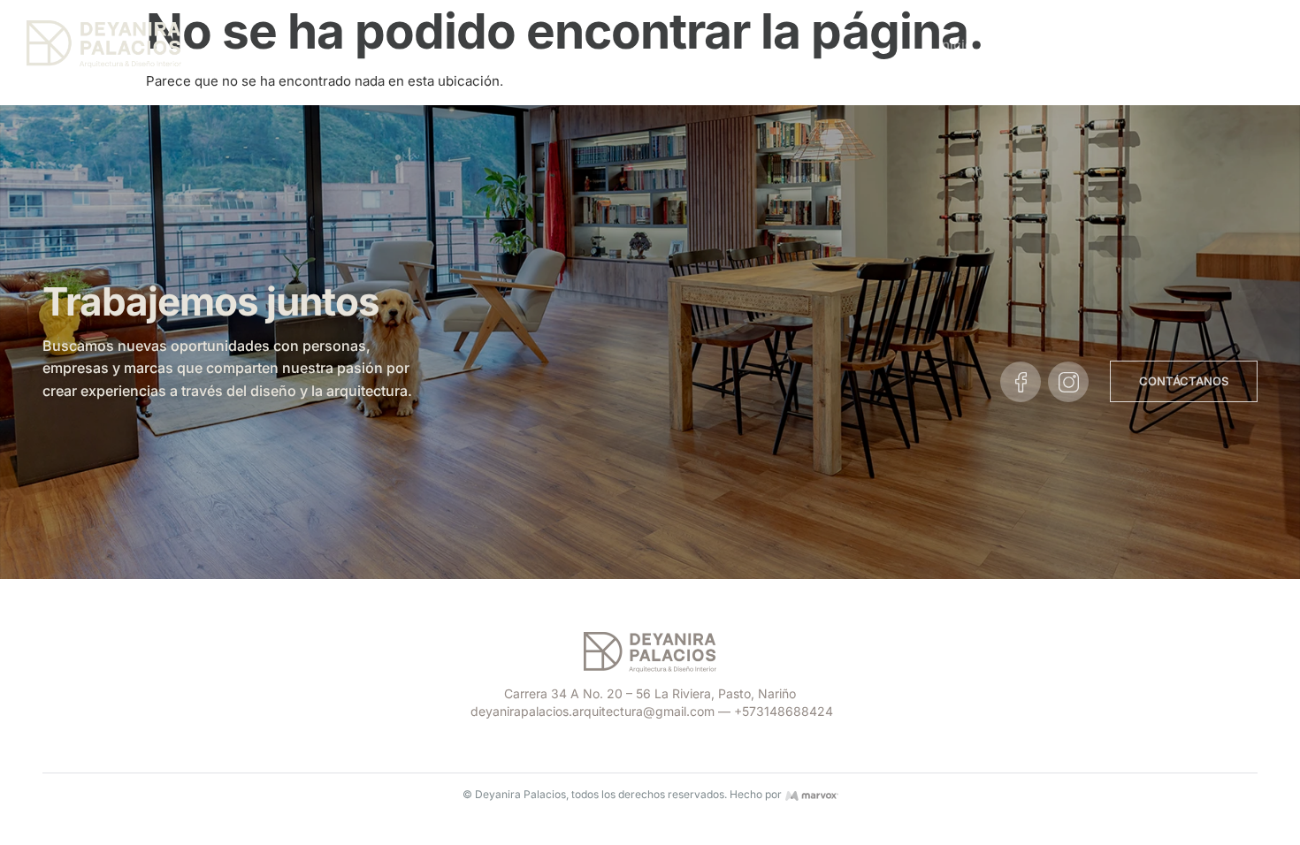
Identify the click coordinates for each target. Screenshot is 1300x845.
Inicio (955, 44)
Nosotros (1030, 44)
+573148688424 (783, 711)
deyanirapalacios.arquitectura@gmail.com (592, 711)
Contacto (1230, 44)
